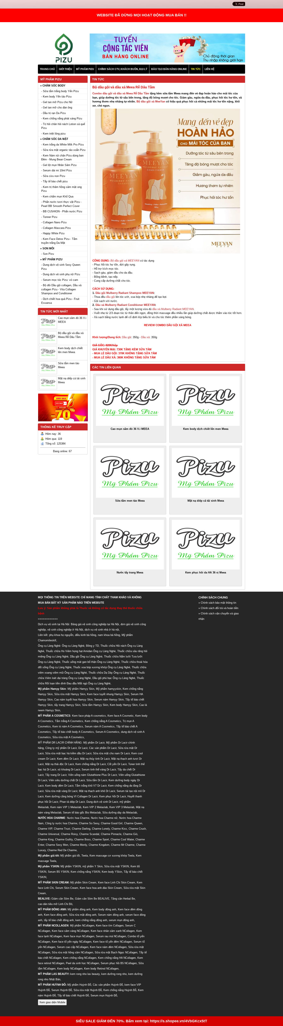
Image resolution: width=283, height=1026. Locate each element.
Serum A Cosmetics (107, 731)
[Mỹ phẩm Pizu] (64, 61)
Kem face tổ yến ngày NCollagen (71, 941)
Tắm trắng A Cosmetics (69, 721)
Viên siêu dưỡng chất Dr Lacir (67, 780)
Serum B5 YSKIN (58, 871)
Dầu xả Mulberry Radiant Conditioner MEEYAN (125, 304)
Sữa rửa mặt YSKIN (116, 866)
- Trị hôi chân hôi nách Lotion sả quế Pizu (63, 126)
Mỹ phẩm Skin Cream (83, 882)
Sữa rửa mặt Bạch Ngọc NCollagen (116, 952)
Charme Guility (64, 839)
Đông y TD (92, 645)
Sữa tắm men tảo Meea (130, 500)
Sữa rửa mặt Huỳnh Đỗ (88, 990)
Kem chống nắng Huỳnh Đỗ (119, 990)
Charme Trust (62, 828)
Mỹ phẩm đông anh (79, 909)
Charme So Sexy (89, 823)
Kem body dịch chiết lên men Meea (205, 428)
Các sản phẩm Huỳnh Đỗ (108, 984)
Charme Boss (82, 839)
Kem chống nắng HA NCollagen (117, 957)
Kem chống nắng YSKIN (85, 871)
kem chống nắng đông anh (91, 920)
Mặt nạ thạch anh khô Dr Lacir (97, 791)
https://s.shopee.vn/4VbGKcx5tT (178, 1021)
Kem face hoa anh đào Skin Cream (101, 887)
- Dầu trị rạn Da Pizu (53, 113)
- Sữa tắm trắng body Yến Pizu (60, 91)
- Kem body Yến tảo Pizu (56, 96)
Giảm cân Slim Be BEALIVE (92, 898)
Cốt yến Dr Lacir (117, 764)
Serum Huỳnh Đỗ (61, 990)
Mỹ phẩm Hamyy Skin (81, 688)
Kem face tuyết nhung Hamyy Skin (108, 694)
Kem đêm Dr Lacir (68, 758)
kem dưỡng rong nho (114, 974)
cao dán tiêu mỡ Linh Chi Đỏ (55, 904)
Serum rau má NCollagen (111, 936)
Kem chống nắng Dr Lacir (90, 764)
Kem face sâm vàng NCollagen (70, 930)
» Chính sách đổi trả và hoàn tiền (218, 608)
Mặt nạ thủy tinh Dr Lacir (95, 758)
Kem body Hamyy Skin (124, 704)
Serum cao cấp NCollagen (72, 947)
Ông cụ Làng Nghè (73, 645)
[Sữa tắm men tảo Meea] (130, 473)
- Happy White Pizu (52, 233)
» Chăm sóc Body (52, 85)
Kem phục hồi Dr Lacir (112, 796)
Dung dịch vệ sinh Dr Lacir (102, 801)
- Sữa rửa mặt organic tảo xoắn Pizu (63, 149)
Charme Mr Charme (122, 844)
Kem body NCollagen (69, 968)
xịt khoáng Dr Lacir (69, 769)
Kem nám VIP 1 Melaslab (65, 807)
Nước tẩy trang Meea (130, 572)
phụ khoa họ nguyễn (61, 635)
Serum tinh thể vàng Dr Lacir (99, 769)
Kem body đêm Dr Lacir (59, 785)
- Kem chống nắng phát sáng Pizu (61, 118)
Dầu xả (145, 337)
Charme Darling (81, 828)
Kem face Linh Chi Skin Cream (116, 882)
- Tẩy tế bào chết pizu (54, 181)
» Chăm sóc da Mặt (54, 139)
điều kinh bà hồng (85, 635)
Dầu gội (126, 337)
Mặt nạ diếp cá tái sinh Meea (205, 500)
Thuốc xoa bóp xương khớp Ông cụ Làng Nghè (101, 667)
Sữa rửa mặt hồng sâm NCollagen (72, 952)
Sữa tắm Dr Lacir (96, 780)
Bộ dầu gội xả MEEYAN (124, 260)
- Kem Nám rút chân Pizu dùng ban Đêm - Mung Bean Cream (62, 157)
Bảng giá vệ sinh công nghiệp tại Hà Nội (95, 624)
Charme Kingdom (99, 844)
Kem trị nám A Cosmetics (67, 726)
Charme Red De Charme (62, 850)
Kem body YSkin (112, 871)
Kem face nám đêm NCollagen (108, 947)
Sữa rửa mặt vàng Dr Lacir (61, 791)
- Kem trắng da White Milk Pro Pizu (62, 144)
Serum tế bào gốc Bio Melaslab (82, 812)
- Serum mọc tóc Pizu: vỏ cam (59, 279)
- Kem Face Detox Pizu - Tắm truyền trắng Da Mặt (59, 241)
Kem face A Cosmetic (121, 715)
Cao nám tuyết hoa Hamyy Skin (73, 699)
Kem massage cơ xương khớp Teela (111, 855)
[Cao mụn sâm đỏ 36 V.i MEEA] (130, 401)
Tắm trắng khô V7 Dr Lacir (90, 785)
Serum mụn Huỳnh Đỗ (104, 995)
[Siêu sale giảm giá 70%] (63, 422)
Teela (84, 855)
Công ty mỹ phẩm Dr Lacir (61, 748)
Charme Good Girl (111, 823)
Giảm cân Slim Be (62, 898)
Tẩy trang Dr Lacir (56, 774)
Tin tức (98, 79)
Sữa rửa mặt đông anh (82, 914)
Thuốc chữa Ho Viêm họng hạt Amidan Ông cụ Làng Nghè (81, 651)
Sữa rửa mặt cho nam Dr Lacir (111, 753)
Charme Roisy (69, 834)
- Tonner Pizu (49, 217)
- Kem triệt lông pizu (53, 133)
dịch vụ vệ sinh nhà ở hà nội (102, 629)
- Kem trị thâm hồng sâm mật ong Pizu (61, 189)
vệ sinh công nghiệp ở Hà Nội (65, 629)
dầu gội (110, 296)
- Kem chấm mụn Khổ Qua (57, 196)
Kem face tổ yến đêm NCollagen (112, 941)
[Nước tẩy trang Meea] (130, 544)
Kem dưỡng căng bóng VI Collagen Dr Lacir (71, 796)
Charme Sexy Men (57, 844)
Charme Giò (130, 834)
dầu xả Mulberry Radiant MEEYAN (173, 309)
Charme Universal (48, 834)
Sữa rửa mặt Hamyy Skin (69, 694)
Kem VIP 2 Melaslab (95, 807)
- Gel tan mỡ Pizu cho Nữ (57, 102)
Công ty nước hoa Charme (61, 823)
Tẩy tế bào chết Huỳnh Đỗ (73, 995)
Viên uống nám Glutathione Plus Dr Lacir (92, 774)
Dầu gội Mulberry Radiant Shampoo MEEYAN (125, 292)
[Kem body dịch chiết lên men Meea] (206, 401)
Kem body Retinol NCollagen (101, 968)
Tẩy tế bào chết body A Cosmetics (73, 731)
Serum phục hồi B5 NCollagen (119, 963)
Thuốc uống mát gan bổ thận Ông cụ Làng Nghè (91, 661)
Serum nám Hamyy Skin (109, 699)
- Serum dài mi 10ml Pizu (56, 170)
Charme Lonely (101, 828)
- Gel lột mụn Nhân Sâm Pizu (58, 165)
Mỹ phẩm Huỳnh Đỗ (79, 984)
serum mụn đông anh (121, 920)
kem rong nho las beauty (85, 974)
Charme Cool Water (122, 839)
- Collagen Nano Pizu (54, 222)
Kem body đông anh (104, 909)
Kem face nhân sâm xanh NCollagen (113, 930)
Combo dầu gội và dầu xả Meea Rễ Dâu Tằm (120, 93)
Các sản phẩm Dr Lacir (102, 748)
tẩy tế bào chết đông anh (59, 920)
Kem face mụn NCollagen (79, 936)
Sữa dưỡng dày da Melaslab (119, 812)
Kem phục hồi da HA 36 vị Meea (205, 572)
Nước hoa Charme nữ (104, 817)
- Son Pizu (47, 253)
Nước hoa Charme (78, 817)
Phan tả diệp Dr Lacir (72, 801)
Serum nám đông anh (111, 914)
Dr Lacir (82, 748)
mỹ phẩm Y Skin (92, 866)
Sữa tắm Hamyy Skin (95, 704)
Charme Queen (133, 823)
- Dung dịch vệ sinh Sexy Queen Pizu (60, 266)
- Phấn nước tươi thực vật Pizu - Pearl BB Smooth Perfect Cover (61, 204)
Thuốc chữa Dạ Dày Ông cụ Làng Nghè (112, 672)
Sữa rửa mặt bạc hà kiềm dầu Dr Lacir (68, 753)
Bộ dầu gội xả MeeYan (151, 101)
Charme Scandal (89, 834)
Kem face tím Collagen (109, 925)
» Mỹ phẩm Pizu (51, 259)
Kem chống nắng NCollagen (79, 957)
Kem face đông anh (55, 914)
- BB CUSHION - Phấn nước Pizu (61, 211)
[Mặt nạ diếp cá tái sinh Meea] (206, 473)
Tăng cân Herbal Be (123, 898)
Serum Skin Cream (66, 887)
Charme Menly (78, 844)
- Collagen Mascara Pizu (56, 227)
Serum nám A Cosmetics (100, 726)
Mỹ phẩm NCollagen (82, 925)
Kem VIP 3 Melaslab (121, 807)
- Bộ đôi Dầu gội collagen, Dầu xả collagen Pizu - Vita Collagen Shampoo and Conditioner (61, 289)
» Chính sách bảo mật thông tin (217, 602)
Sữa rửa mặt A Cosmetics (68, 737)
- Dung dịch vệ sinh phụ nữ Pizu (60, 274)
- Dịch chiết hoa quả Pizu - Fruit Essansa (60, 301)
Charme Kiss (119, 828)
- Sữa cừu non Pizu (53, 176)
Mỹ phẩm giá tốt (70, 855)
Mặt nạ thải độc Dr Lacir (59, 764)
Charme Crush (137, 828)
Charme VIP (45, 828)
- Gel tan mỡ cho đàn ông (56, 107)
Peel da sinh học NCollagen (82, 963)
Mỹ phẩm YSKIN (70, 866)
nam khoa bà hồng (109, 635)
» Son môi (47, 248)
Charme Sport (100, 839)
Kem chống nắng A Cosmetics (103, 721)
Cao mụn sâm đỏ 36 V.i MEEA (130, 428)
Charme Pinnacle (111, 834)
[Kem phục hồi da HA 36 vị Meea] (206, 544)
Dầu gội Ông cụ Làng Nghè (86, 656)
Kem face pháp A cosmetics (89, 715)
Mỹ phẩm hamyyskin (108, 688)
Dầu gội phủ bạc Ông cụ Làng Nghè (113, 678)
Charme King (45, 839)
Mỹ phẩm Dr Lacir (93, 742)
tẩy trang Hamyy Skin (67, 704)
